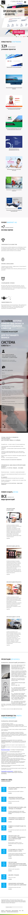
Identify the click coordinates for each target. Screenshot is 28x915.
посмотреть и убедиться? (9, 227)
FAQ (22, 910)
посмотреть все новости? (6, 781)
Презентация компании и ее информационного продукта (14, 149)
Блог (20, 910)
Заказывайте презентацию (7, 771)
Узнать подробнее (19, 32)
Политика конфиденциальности (12, 911)
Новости (2, 910)
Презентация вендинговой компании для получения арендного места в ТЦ (14, 109)
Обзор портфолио (15, 910)
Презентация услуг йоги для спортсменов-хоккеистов (14, 190)
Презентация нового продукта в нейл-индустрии (14, 170)
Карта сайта (3, 911)
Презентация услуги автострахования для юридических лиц (14, 211)
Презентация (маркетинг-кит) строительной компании (14, 88)
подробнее (8, 538)
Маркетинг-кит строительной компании (14, 67)
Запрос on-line (8, 910)
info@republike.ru (20, 3)
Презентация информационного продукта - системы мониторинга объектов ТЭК (14, 129)
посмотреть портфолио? (11, 46)
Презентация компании (5, 749)
